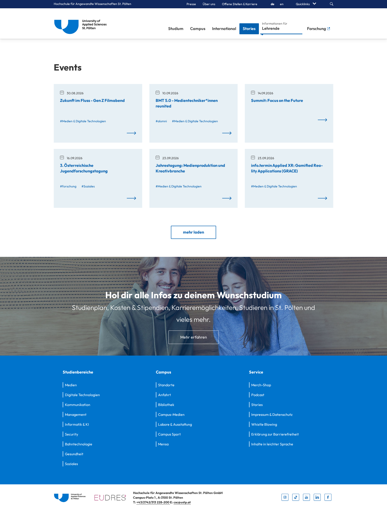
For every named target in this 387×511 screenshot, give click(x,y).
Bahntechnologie (78, 444)
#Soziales (88, 186)
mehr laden (193, 232)
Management (75, 414)
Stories (249, 28)
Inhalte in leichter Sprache (272, 444)
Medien (71, 385)
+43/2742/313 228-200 (153, 502)
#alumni (161, 121)
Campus (197, 28)
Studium (175, 28)
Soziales (71, 464)
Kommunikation (77, 404)
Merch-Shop (261, 385)
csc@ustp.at (182, 502)
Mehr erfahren (193, 337)
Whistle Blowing (264, 424)
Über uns (209, 4)
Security (71, 434)
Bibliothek (166, 404)
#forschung (68, 186)
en (282, 4)
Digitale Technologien (82, 395)
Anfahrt (164, 395)
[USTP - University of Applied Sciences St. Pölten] (82, 23)
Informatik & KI (77, 424)
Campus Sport (169, 434)
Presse (191, 4)
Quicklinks (303, 4)
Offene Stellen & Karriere (239, 4)
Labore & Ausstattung (175, 424)
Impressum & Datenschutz (271, 414)
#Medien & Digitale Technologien (83, 121)
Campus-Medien (171, 414)
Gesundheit (74, 454)
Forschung (317, 28)
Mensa (163, 444)
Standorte (166, 385)
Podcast (257, 395)
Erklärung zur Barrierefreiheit (275, 434)
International (224, 28)
